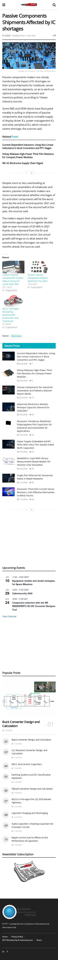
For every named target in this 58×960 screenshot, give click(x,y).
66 (32, 414)
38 (32, 499)
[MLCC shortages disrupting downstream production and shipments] (13, 300)
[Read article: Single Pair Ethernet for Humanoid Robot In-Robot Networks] (8, 478)
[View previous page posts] (26, 172)
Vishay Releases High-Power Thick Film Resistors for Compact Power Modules (28, 155)
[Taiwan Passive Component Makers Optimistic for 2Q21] (39, 267)
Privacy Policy (17, 936)
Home (5, 936)
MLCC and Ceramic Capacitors (27, 764)
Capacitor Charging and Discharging (30, 813)
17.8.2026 (23, 482)
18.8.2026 (23, 468)
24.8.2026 (23, 363)
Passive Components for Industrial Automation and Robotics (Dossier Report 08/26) (35, 390)
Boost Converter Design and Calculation (31, 739)
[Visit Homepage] (28, 4)
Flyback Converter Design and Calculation (32, 788)
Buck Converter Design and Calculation (21, 724)
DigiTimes (16, 335)
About (39, 940)
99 (32, 482)
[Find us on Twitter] (7, 951)
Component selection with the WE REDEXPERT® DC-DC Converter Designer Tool (33, 606)
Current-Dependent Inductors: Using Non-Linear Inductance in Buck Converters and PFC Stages (27, 146)
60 (32, 451)
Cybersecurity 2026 (22, 593)
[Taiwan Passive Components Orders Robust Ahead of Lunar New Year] (13, 267)
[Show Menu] (3, 4)
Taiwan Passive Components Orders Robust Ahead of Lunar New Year (12, 279)
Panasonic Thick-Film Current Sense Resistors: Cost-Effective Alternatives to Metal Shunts (36, 492)
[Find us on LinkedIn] (3, 951)
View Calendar (9, 616)
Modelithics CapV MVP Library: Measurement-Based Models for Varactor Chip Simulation (33, 461)
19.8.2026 (23, 435)
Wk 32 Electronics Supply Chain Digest (22, 163)
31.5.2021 (6, 35)
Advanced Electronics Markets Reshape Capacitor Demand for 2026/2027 (33, 407)
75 (32, 397)
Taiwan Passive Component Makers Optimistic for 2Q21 (38, 277)
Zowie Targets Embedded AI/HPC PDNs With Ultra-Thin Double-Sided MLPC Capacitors (35, 444)
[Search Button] (54, 4)
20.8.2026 (23, 397)
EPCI (6, 923)
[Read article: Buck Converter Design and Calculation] (29, 698)
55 (32, 435)
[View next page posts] (32, 172)
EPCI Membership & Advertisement (17, 940)
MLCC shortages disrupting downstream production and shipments (10, 314)
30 (32, 468)
